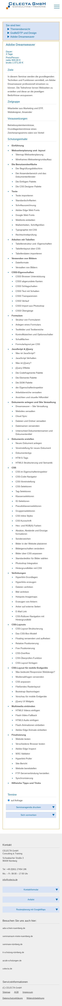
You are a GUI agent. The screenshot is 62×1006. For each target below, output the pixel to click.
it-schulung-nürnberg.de (13, 952)
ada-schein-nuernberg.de (14, 928)
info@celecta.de (10, 879)
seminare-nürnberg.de (12, 944)
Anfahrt (31, 899)
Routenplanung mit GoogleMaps (31, 909)
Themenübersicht (20, 29)
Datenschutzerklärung (13, 998)
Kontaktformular (31, 889)
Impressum (28, 992)
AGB (16, 992)
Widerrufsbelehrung (35, 998)
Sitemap (6, 992)
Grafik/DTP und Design (23, 33)
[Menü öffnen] (56, 6)
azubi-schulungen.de (12, 960)
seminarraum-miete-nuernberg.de (18, 936)
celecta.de (7, 968)
